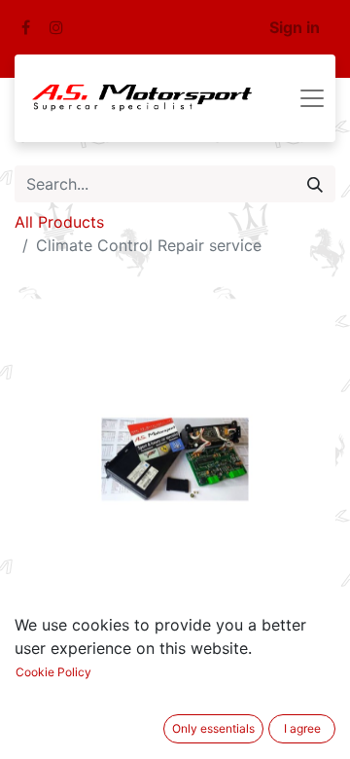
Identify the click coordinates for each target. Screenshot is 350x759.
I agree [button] (302, 728)
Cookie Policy (53, 672)
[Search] (315, 183)
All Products (59, 222)
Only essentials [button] (213, 728)
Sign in (294, 27)
